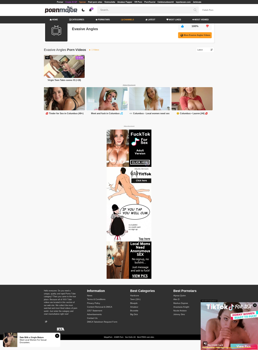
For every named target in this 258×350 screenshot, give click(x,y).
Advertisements (94, 314)
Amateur (134, 307)
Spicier (82, 2)
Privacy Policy (93, 303)
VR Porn (138, 2)
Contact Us (92, 318)
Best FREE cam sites (145, 337)
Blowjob (134, 303)
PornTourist (149, 2)
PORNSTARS (104, 20)
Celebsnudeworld (166, 2)
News (89, 295)
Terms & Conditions (96, 299)
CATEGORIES (78, 20)
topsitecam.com (183, 2)
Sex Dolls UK (130, 337)
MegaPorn (108, 337)
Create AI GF (71, 2)
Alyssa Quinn (179, 295)
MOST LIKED (175, 20)
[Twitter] (46, 322)
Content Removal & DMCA (99, 307)
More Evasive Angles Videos (197, 35)
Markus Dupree (180, 303)
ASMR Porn (118, 337)
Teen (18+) (135, 299)
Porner (60, 2)
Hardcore (134, 295)
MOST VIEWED (202, 20)
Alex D (176, 299)
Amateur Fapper (124, 2)
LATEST (151, 20)
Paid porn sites (95, 2)
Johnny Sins (179, 314)
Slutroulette (109, 2)
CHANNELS (128, 20)
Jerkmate (197, 2)
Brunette (134, 310)
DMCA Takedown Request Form (102, 322)
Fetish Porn (207, 10)
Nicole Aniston (180, 310)
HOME (55, 20)
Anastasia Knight (181, 307)
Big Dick (134, 314)
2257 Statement (94, 310)
